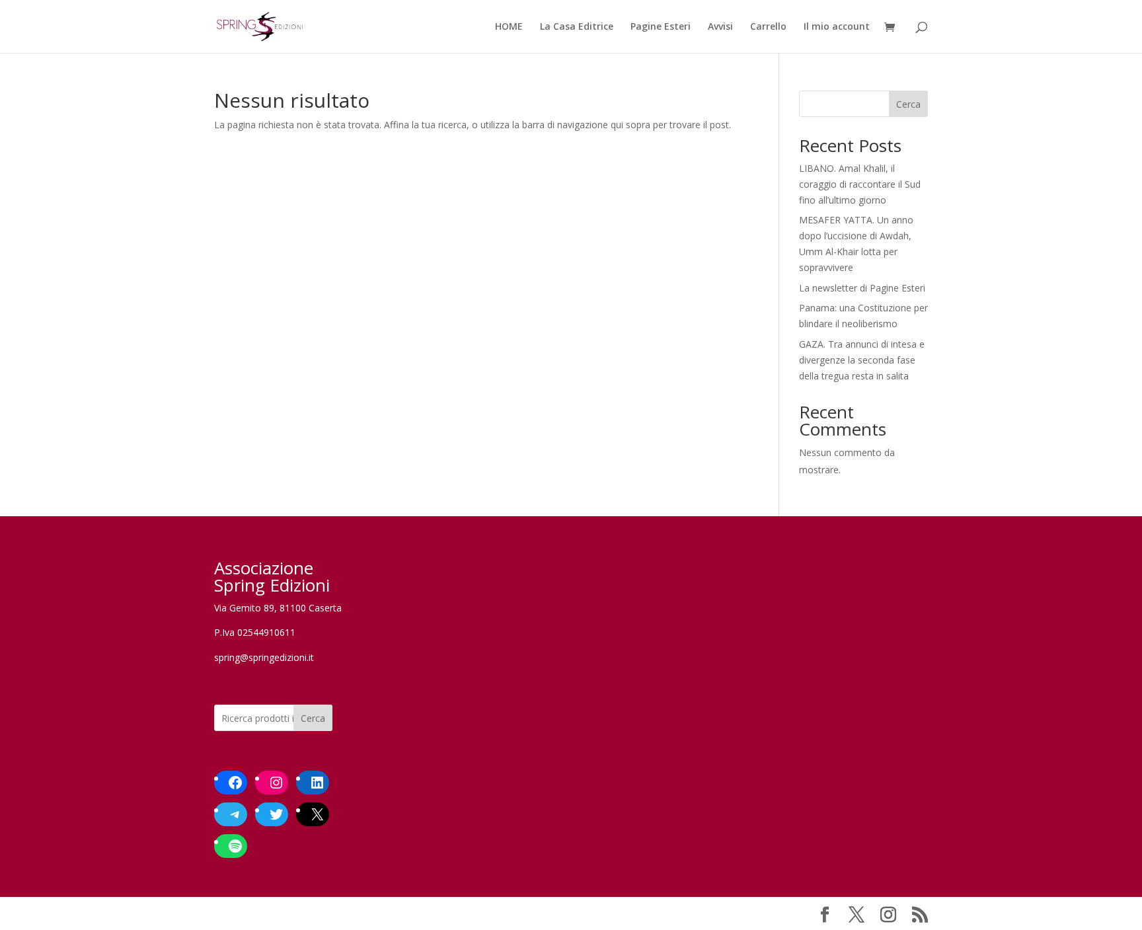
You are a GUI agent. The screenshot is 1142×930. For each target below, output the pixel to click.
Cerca (908, 104)
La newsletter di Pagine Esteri (862, 288)
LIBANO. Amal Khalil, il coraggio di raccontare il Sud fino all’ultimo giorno (860, 184)
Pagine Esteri (660, 27)
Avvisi (720, 27)
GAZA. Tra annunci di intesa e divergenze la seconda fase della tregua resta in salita (862, 360)
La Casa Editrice (576, 27)
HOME (509, 27)
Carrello (768, 27)
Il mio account (837, 27)
